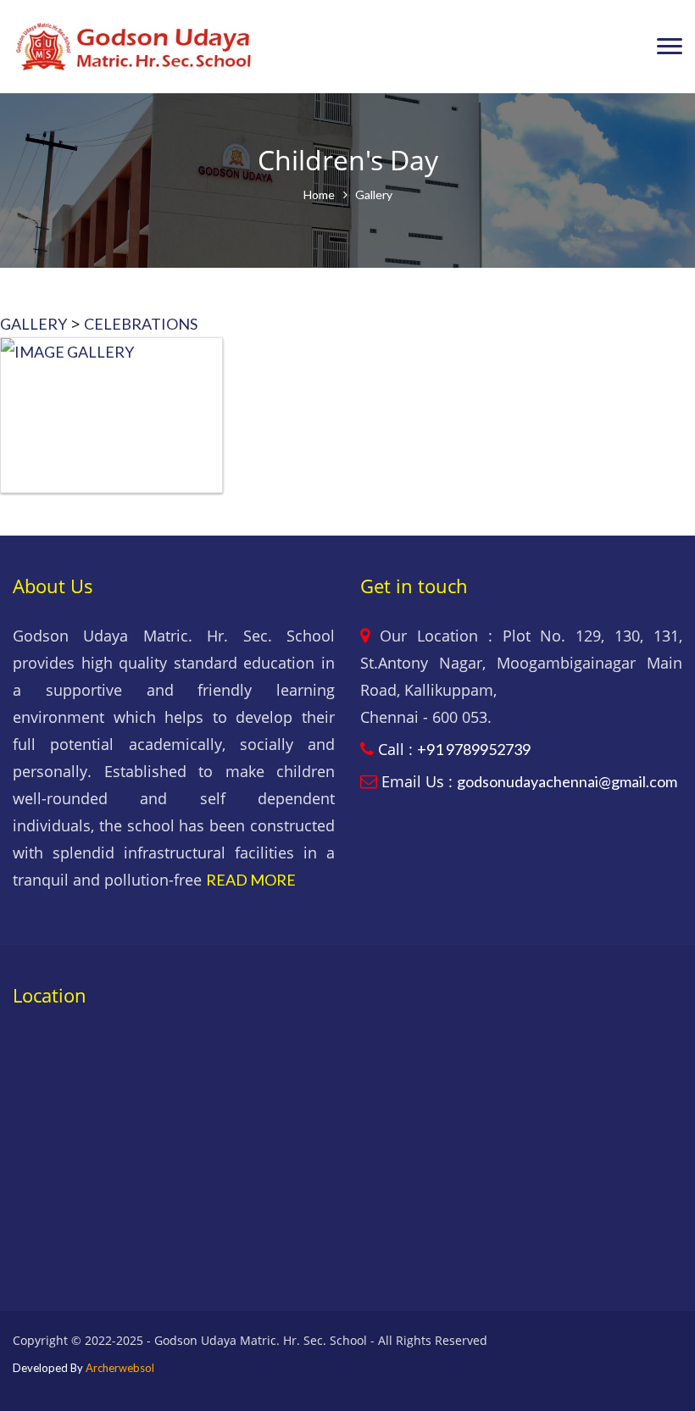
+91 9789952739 (474, 749)
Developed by (83, 1368)
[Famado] (134, 46)
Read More (251, 879)
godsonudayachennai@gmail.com (567, 781)
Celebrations (140, 323)
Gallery (373, 194)
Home (319, 194)
